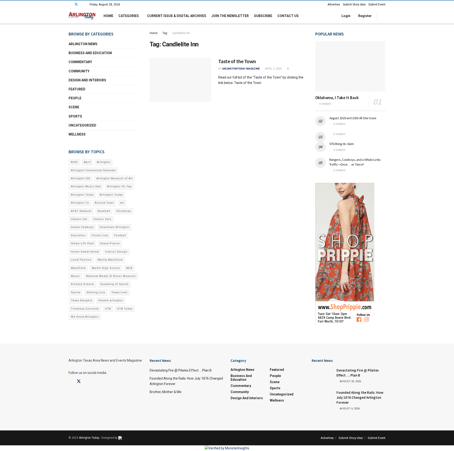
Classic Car (79, 219)
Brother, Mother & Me (165, 392)
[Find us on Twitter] (76, 4)
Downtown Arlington (114, 227)
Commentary (80, 62)
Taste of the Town (237, 61)
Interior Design (116, 251)
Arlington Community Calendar (93, 170)
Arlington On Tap (119, 186)
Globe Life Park (82, 243)
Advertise (333, 4)
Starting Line (96, 292)
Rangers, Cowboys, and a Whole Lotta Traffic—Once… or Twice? (354, 162)
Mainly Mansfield (110, 259)
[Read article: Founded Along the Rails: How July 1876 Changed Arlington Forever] (322, 397)
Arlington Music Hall (86, 186)
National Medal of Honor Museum (111, 276)
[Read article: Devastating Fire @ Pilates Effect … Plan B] (322, 375)
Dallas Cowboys (82, 227)
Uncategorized (82, 125)
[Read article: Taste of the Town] (180, 80)
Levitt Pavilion (81, 259)
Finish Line (100, 235)
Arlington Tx (80, 202)
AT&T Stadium (81, 211)
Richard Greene (82, 284)
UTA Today (124, 308)
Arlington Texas (82, 194)
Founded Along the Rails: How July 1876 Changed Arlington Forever (359, 397)
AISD (74, 162)
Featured (77, 89)
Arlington (103, 162)
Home (108, 16)
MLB (129, 268)
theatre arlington (110, 300)
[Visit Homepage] (82, 16)
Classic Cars (102, 219)
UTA (108, 308)
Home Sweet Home (85, 251)
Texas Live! (119, 292)
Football (120, 235)
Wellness (77, 134)
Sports (75, 116)
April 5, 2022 (273, 68)
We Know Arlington (85, 316)
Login (345, 16)
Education (78, 235)
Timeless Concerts (85, 308)
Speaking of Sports (114, 284)
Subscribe (263, 16)
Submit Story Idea (354, 4)
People (75, 98)
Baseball (104, 211)
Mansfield (78, 268)
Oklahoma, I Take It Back (337, 97)
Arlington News (83, 44)
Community (79, 71)
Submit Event (376, 4)
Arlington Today (111, 194)
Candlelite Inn (181, 33)
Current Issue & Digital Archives (176, 16)
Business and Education (90, 53)
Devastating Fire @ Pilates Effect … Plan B (181, 370)
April (87, 162)
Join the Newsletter (230, 16)
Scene (74, 107)
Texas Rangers (81, 300)
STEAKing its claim (341, 144)
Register (365, 16)
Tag (164, 33)
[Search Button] (383, 16)
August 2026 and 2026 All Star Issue (352, 118)
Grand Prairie (110, 243)
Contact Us (288, 16)
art (122, 202)
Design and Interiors (87, 80)
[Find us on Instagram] (82, 4)
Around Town (104, 202)
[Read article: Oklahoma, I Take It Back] (350, 66)
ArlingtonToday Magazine (241, 68)
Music (75, 276)
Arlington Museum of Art (114, 178)
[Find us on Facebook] (70, 4)
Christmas (123, 211)
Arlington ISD (80, 178)
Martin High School (106, 268)
